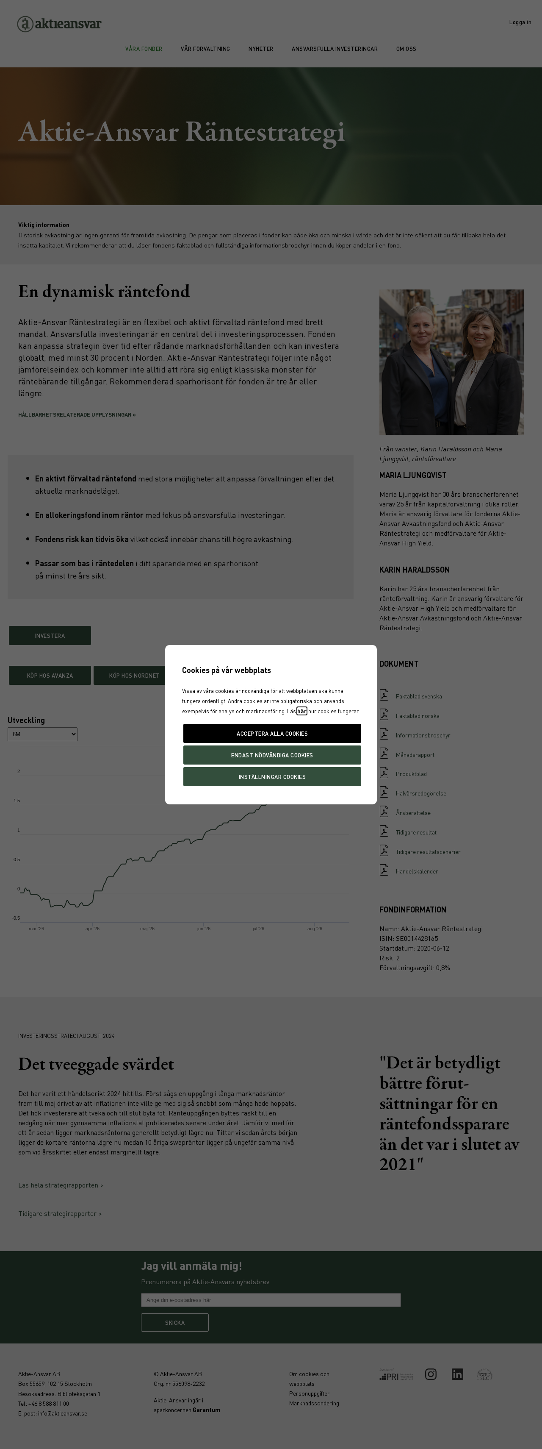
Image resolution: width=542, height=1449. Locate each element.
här (302, 711)
